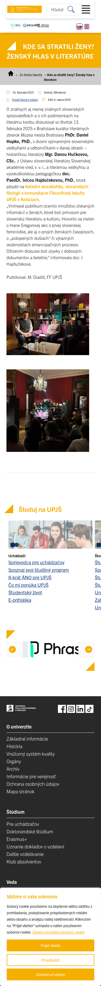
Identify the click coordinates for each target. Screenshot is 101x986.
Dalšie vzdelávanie (25, 854)
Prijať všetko (50, 945)
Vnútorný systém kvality (30, 754)
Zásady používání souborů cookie (58, 932)
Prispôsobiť (50, 960)
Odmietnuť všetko (50, 974)
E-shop (43, 25)
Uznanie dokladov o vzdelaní (35, 846)
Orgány (13, 761)
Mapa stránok (20, 791)
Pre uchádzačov (22, 824)
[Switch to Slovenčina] (79, 27)
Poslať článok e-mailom (25, 99)
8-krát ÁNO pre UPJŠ (29, 577)
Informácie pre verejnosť (31, 776)
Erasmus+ (16, 839)
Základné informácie (27, 738)
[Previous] (12, 649)
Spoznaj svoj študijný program (38, 570)
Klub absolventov (23, 861)
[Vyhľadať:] (74, 9)
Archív (12, 769)
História (14, 746)
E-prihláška (19, 600)
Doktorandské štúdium (29, 831)
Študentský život (25, 592)
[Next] (88, 649)
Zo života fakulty (31, 75)
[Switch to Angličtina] (87, 27)
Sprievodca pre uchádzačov (36, 562)
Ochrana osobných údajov (32, 784)
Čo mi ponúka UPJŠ (28, 585)
